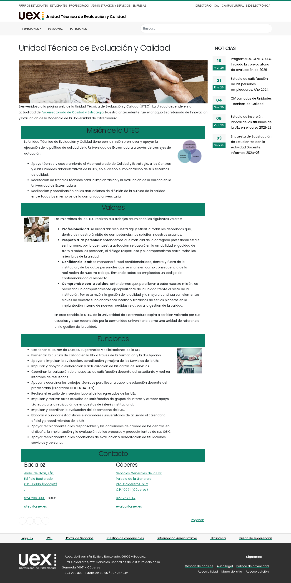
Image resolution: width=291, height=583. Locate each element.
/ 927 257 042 (118, 573)
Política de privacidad (252, 566)
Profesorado (79, 6)
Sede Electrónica (258, 6)
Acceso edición (257, 571)
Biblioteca (218, 538)
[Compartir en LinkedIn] (38, 521)
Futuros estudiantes (33, 6)
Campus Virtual (232, 6)
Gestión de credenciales (125, 538)
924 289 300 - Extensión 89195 (87, 573)
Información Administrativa (177, 538)
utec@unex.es (35, 506)
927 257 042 (125, 498)
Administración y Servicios (111, 6)
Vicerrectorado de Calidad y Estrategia (73, 112)
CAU (217, 6)
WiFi (49, 538)
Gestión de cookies (199, 566)
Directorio (204, 6)
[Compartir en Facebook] (22, 521)
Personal (55, 29)
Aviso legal (225, 566)
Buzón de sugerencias (255, 538)
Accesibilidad (208, 571)
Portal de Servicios (79, 538)
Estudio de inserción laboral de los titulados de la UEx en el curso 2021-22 (251, 122)
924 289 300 (34, 498)
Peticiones (78, 29)
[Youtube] (269, 557)
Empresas (139, 6)
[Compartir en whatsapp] (45, 521)
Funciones (30, 29)
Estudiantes (58, 6)
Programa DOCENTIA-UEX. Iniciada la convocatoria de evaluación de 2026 (251, 64)
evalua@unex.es (129, 506)
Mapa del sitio (231, 571)
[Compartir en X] (30, 521)
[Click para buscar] (267, 28)
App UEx (27, 538)
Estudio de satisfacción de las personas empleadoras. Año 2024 (250, 84)
